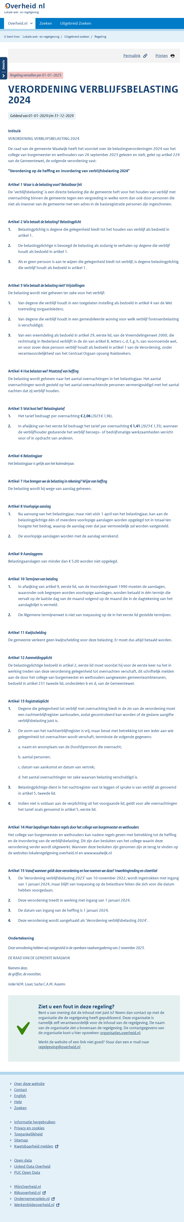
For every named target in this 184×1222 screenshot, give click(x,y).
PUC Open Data (27, 1172)
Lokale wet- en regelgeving (41, 37)
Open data (23, 1160)
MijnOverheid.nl (27, 1186)
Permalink (131, 55)
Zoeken (45, 23)
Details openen (3, 68)
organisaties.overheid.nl (120, 1032)
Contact (20, 1089)
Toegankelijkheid (28, 1134)
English (20, 1095)
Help (18, 1101)
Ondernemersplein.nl (32, 1198)
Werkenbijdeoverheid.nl (34, 1204)
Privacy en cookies (29, 1128)
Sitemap (21, 1140)
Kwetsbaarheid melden (33, 1146)
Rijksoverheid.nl (27, 1192)
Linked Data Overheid (32, 1166)
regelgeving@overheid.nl (59, 1046)
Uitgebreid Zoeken (75, 23)
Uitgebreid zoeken (76, 37)
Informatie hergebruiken (34, 1122)
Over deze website (29, 1083)
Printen (162, 55)
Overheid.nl (17, 25)
